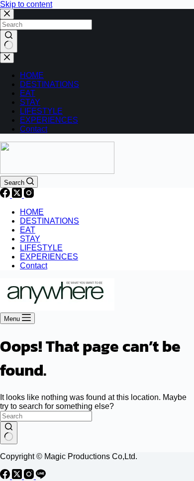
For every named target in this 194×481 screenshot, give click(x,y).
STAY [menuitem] (30, 102)
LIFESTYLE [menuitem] (41, 111)
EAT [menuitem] (27, 93)
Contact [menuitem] (33, 129)
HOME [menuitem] (32, 75)
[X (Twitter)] (18, 195)
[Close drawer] (7, 58)
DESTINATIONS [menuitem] (49, 84)
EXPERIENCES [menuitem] (49, 120)
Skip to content (26, 4)
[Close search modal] (7, 14)
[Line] (41, 476)
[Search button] (8, 41)
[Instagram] (29, 195)
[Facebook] (6, 195)
